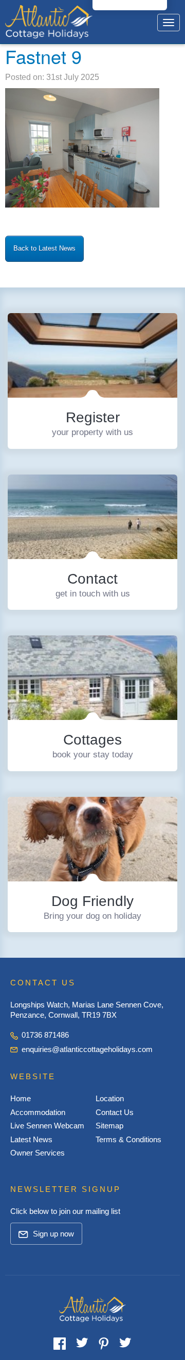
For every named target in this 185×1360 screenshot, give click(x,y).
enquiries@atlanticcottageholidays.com (87, 1049)
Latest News (31, 1139)
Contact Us (115, 1112)
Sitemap (109, 1125)
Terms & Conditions (128, 1139)
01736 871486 (44, 1035)
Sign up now (52, 1233)
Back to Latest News (44, 248)
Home (20, 1098)
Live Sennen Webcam (47, 1125)
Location (110, 1098)
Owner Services (37, 1152)
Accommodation (37, 1112)
